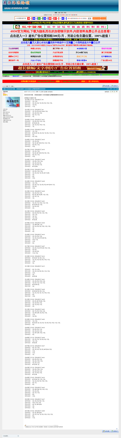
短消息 (45, 91)
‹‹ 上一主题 (5, 86)
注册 (59, 12)
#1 (116, 91)
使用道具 (107, 91)
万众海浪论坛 (5, 76)
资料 (37, 91)
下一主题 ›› (11, 86)
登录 (62, 12)
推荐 (111, 89)
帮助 (65, 12)
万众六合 (5, 91)
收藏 (117, 89)
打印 (108, 89)
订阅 (114, 89)
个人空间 (41, 91)
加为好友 (50, 91)
